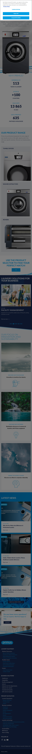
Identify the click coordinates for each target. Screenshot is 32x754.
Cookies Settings (16, 9)
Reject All (16, 13)
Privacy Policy (6, 6)
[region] (16, 10)
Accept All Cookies (16, 17)
